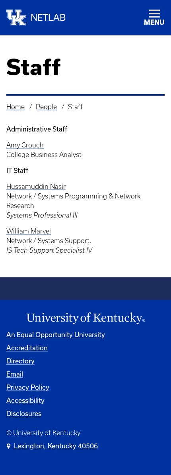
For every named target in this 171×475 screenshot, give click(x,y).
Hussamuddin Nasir (36, 186)
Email (14, 374)
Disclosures (23, 413)
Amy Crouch (25, 145)
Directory (20, 361)
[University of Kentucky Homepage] (85, 318)
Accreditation (27, 347)
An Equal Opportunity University (55, 334)
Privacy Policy (27, 387)
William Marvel (28, 231)
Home (15, 106)
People (46, 106)
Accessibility (25, 400)
